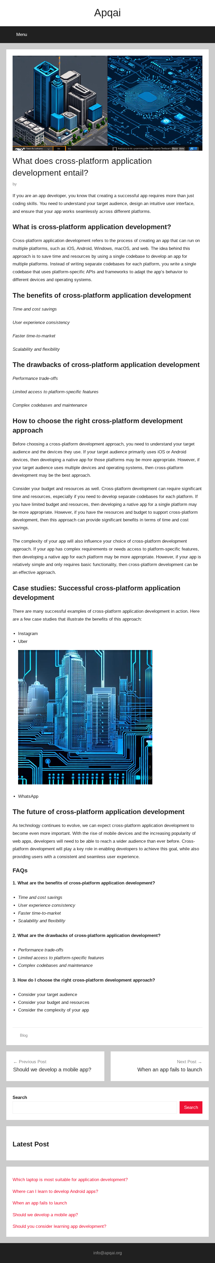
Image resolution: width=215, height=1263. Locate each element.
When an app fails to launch (40, 1203)
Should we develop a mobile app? (45, 1214)
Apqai (107, 12)
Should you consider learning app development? (59, 1226)
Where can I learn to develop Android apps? (55, 1191)
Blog (24, 1035)
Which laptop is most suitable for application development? (70, 1179)
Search (191, 1107)
